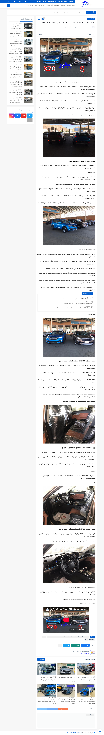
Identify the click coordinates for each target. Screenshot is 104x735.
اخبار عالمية (77, 636)
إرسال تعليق (90, 715)
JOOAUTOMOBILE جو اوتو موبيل (74, 732)
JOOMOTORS (29, 5)
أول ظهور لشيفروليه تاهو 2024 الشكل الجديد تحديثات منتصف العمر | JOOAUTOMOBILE (15, 93)
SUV (86, 639)
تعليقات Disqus (42, 709)
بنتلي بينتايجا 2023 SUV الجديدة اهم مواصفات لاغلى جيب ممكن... (76, 299)
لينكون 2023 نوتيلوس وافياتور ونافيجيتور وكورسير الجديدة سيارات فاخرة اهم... (73, 308)
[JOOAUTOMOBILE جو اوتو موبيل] (86, 3)
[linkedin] (9, 1)
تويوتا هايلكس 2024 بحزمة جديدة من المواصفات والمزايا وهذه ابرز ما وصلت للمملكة (16, 35)
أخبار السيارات (49, 5)
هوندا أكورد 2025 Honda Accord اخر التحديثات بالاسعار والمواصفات (66, 680)
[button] (85, 645)
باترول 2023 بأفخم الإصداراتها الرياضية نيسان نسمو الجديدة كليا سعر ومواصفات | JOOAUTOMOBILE (16, 43)
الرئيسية (71, 1)
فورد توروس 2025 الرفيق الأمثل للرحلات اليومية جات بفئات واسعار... (66, 701)
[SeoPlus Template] (94, 733)
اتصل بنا (39, 1)
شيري (44, 636)
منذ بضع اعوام (87, 297)
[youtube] (22, 1)
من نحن (44, 1)
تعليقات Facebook (52, 709)
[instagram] (20, 1)
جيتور (48, 636)
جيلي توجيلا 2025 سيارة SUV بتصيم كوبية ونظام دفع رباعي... (68, 12)
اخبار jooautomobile (39, 5)
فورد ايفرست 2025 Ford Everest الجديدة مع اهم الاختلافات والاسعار (86, 680)
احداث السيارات (71, 5)
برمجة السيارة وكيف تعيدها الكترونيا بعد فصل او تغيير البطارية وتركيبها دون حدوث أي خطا (15, 52)
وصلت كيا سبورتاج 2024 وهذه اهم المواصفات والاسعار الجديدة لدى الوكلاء (15, 59)
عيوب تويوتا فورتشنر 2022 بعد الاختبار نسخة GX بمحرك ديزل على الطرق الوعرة (15, 84)
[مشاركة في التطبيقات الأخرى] (60, 645)
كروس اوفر (91, 639)
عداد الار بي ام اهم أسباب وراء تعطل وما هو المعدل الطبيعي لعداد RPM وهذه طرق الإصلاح (16, 27)
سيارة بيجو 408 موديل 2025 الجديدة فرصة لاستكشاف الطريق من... (47, 701)
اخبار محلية (56, 5)
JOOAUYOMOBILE (85, 654)
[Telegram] (29, 120)
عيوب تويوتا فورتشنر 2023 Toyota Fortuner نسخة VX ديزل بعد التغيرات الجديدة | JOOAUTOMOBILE (16, 101)
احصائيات (63, 5)
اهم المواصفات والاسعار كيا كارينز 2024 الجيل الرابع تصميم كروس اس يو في (16, 68)
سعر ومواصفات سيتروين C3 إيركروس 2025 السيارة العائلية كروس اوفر (86, 701)
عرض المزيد (41, 659)
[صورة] (28, 26)
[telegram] (14, 1)
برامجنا (53, 636)
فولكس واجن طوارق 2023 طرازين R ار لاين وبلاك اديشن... (78, 303)
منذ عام (92, 676)
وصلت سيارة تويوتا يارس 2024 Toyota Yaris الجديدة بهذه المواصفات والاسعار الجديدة (16, 76)
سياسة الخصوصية (62, 1)
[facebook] (17, 1)
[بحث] (8, 5)
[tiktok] (11, 1)
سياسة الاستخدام (52, 1)
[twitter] (25, 1)
